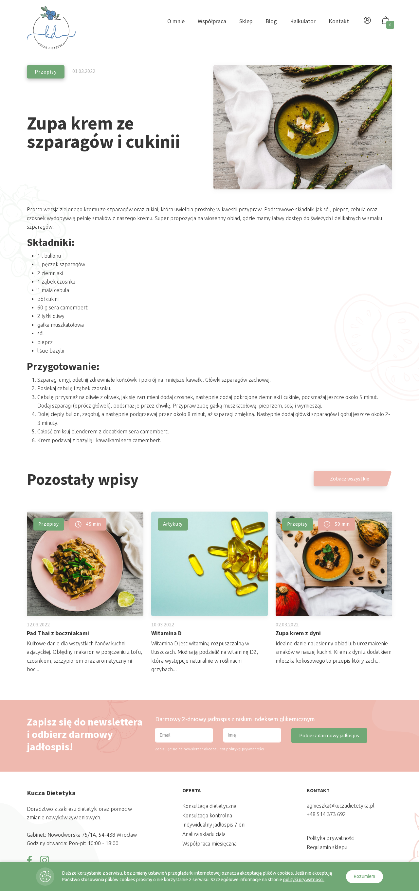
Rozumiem (364, 876)
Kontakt (339, 21)
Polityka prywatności (331, 838)
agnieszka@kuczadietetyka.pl (340, 806)
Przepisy (46, 71)
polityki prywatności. (303, 879)
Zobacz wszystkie (349, 478)
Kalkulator (303, 21)
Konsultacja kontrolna (207, 815)
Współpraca (212, 21)
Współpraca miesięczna (209, 844)
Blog (271, 21)
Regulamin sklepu (327, 847)
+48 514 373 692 (326, 814)
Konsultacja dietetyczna (209, 806)
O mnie (176, 21)
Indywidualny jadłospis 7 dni (214, 825)
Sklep (245, 21)
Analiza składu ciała (204, 834)
